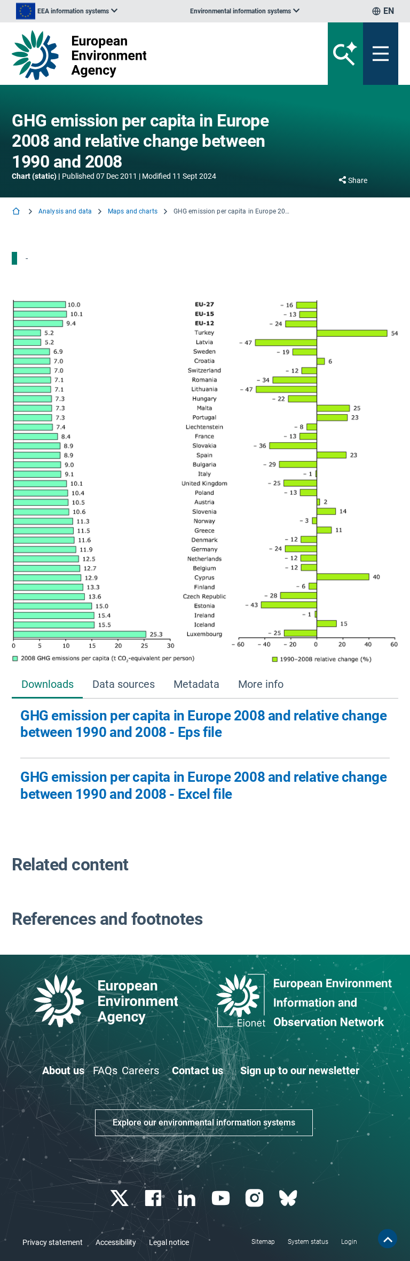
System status (308, 1242)
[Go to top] (387, 1238)
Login (349, 1242)
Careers (140, 1070)
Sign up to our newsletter (299, 1070)
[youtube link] (221, 1198)
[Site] (138, 55)
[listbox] (67, 11)
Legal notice (169, 1242)
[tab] (47, 685)
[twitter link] (120, 1198)
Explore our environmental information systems (204, 1122)
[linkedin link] (188, 1198)
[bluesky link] (289, 1198)
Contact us (197, 1070)
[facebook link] (154, 1198)
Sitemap (263, 1242)
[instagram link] (255, 1198)
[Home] (17, 212)
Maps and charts (132, 211)
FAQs (105, 1070)
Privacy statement (52, 1242)
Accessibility (116, 1242)
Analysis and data (65, 211)
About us (63, 1070)
